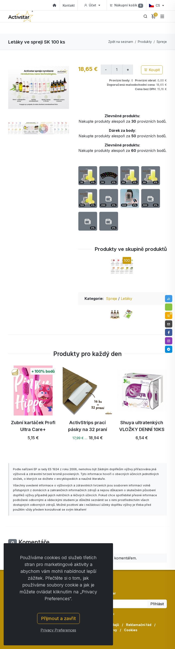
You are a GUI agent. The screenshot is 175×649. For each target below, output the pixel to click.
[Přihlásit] (168, 307)
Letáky (126, 298)
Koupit (154, 69)
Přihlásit (157, 604)
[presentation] (4, 409)
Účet (92, 5)
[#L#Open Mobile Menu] (162, 16)
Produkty (145, 42)
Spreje (162, 42)
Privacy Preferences (58, 630)
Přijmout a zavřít (58, 618)
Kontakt (69, 5)
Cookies (130, 630)
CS (158, 5)
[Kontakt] (168, 324)
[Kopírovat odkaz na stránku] (168, 298)
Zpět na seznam (120, 42)
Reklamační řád (138, 625)
